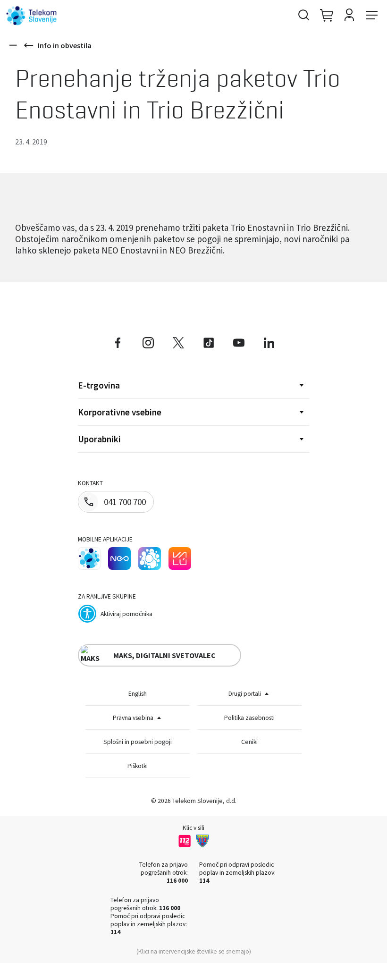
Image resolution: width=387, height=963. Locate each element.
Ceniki (249, 742)
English (137, 694)
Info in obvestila (65, 45)
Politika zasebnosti (249, 718)
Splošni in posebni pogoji (137, 742)
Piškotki (137, 766)
